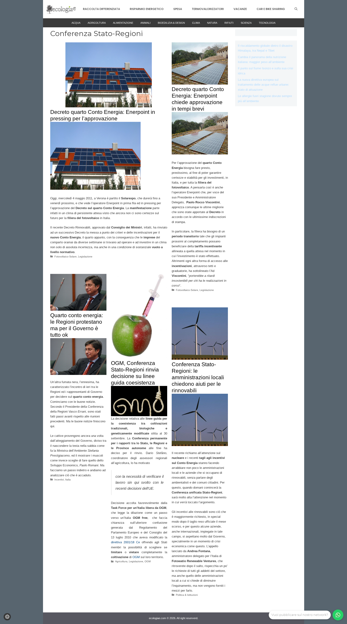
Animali (145, 22)
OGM (136, 557)
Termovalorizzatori (208, 9)
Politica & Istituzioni (187, 594)
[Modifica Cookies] (7, 616)
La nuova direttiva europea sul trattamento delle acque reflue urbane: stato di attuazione (263, 84)
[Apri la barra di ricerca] (296, 9)
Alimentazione (123, 22)
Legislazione (85, 256)
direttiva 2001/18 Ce (125, 542)
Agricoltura (97, 22)
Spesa (177, 9)
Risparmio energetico (147, 9)
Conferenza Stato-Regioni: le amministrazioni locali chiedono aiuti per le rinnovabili (198, 377)
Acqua (76, 22)
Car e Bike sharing (271, 9)
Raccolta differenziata (101, 9)
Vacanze (240, 9)
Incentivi (59, 479)
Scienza (246, 22)
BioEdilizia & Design (171, 22)
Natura (212, 22)
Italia (68, 479)
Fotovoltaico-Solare (65, 256)
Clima (196, 22)
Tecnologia (267, 22)
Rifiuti (229, 22)
